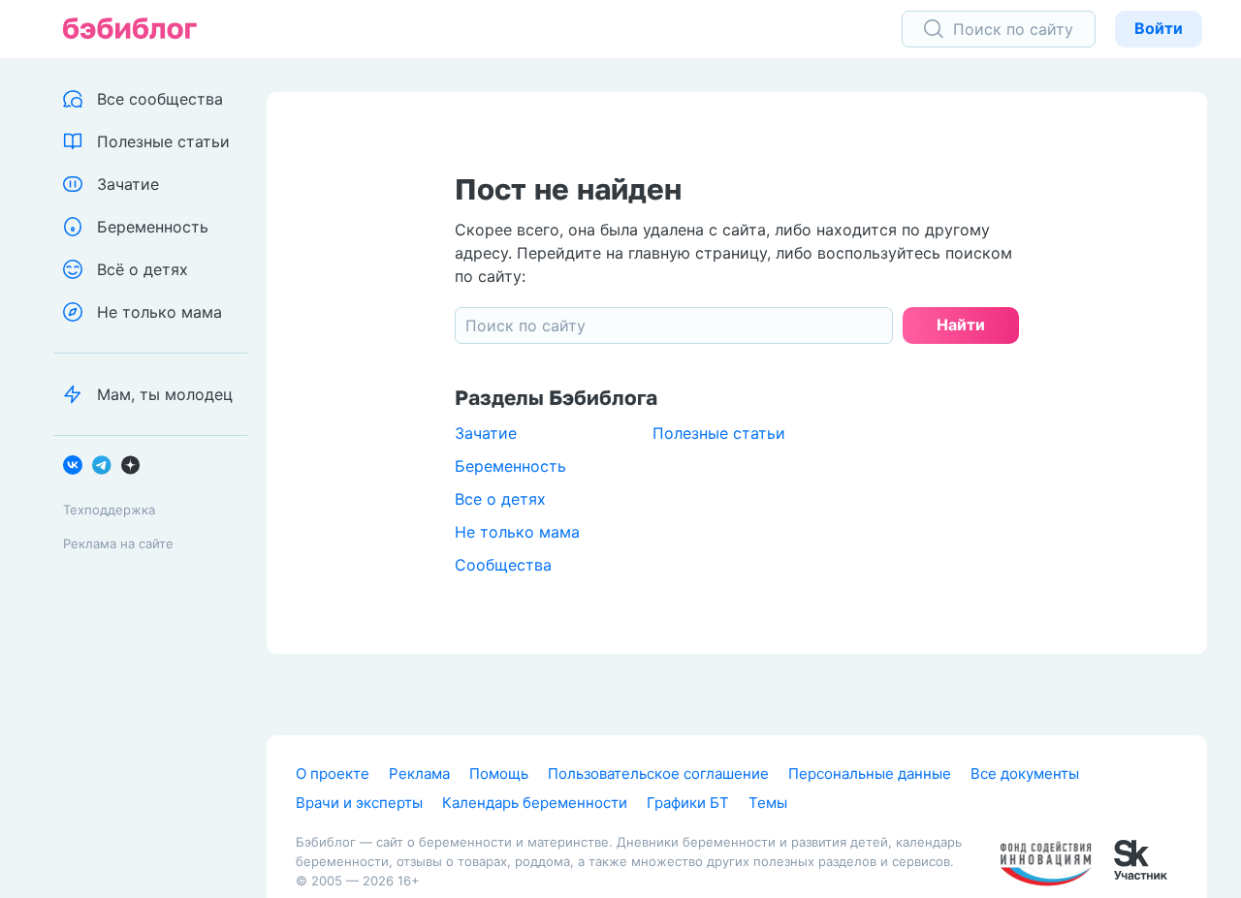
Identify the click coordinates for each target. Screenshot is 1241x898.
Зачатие (486, 433)
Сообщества (503, 564)
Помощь (498, 773)
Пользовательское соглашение (658, 773)
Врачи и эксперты (359, 802)
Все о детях (500, 499)
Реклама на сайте (118, 543)
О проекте (332, 773)
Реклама (419, 773)
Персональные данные (869, 773)
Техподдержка (109, 509)
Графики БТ (688, 802)
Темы (767, 802)
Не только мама (517, 532)
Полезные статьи (718, 433)
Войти (1158, 28)
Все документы (1025, 773)
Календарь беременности (534, 802)
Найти (961, 324)
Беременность (510, 466)
